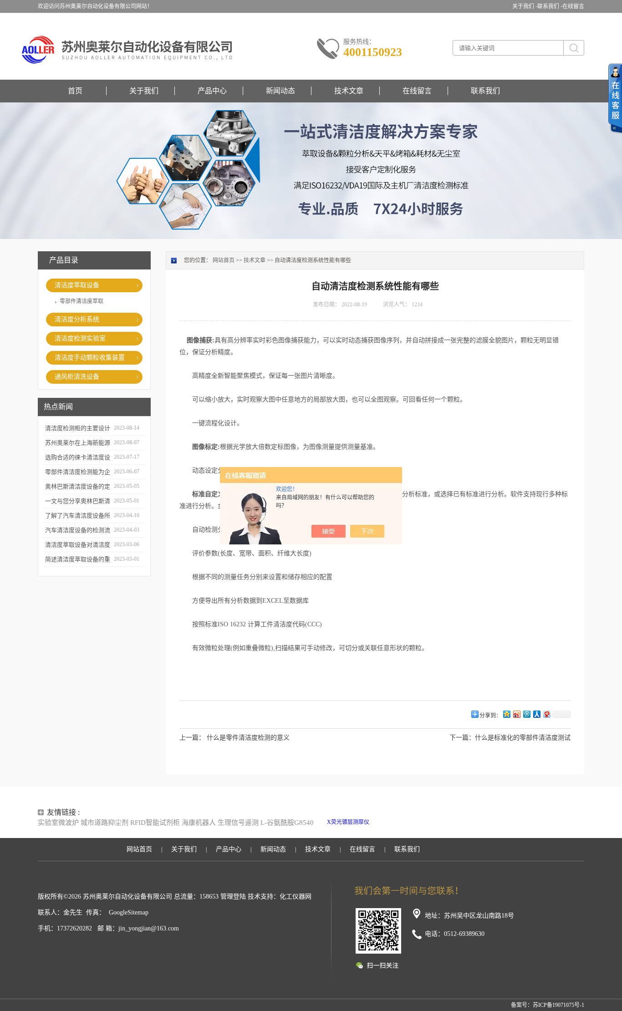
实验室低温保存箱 (433, 822)
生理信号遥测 (238, 822)
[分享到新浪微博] (516, 714)
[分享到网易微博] (546, 714)
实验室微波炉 (58, 822)
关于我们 (143, 91)
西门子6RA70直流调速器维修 (531, 822)
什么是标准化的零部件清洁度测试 (523, 737)
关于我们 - (524, 6)
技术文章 (348, 91)
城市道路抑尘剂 (104, 822)
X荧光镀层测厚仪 (348, 822)
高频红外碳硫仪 (475, 822)
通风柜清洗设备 (77, 376)
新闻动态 (280, 91)
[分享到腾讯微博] (526, 714)
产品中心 (212, 91)
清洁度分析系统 (77, 319)
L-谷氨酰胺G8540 (287, 822)
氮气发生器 (442, 830)
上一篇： (192, 737)
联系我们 (485, 91)
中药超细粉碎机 (408, 830)
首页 (75, 91)
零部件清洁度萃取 (81, 301)
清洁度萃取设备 (77, 285)
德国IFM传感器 (368, 830)
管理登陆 (233, 896)
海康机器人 (199, 822)
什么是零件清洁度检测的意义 (248, 737)
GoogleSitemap (128, 912)
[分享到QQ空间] (506, 714)
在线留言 (573, 6)
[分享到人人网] (536, 714)
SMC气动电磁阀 (390, 822)
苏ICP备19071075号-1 (558, 1005)
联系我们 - (549, 6)
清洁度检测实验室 (80, 338)
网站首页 (224, 260)
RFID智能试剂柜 (155, 822)
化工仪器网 (295, 896)
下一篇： (462, 737)
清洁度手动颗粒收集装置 (90, 357)
